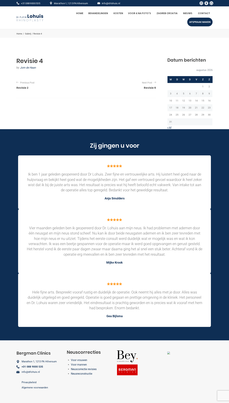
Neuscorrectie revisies (84, 369)
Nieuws (187, 13)
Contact (204, 13)
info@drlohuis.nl (111, 3)
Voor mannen (79, 364)
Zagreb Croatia (167, 13)
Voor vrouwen (79, 360)
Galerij (28, 33)
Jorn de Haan (28, 67)
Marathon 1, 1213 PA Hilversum (71, 3)
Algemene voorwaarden (35, 387)
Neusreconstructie (81, 373)
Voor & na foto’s (139, 13)
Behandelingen (98, 13)
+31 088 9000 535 (30, 3)
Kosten (118, 13)
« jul (169, 127)
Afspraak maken (200, 22)
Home (79, 13)
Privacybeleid (29, 382)
